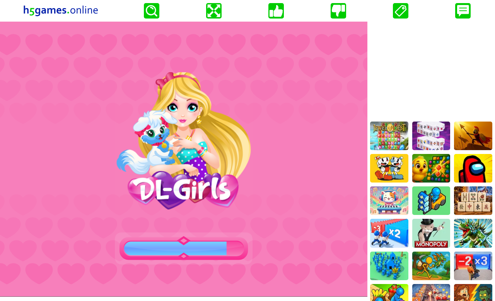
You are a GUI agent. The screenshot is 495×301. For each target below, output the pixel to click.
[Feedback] (463, 11)
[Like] (276, 11)
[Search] (151, 11)
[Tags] (400, 11)
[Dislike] (338, 11)
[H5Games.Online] (60, 11)
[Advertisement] (431, 70)
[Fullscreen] (214, 11)
